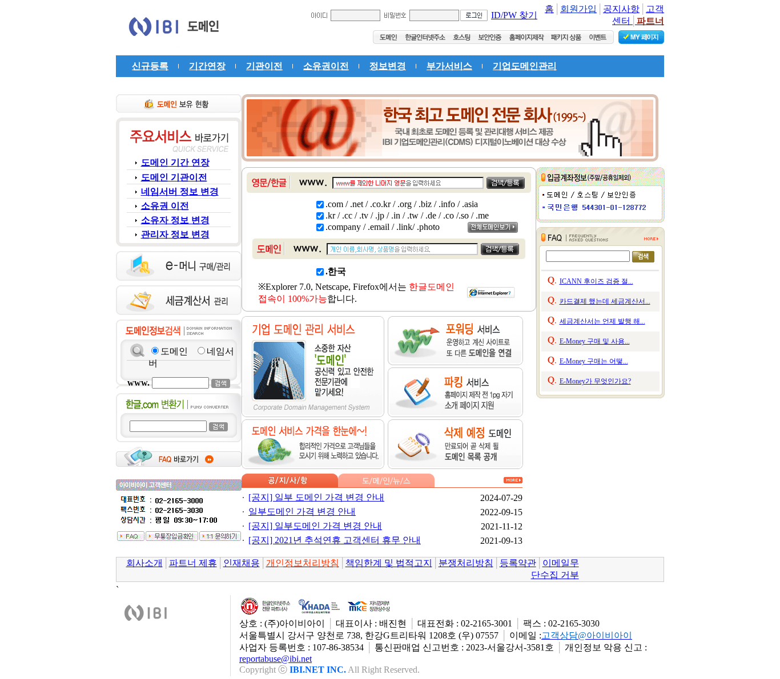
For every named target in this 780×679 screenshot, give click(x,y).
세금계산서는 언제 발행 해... (602, 321)
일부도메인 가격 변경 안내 (302, 511)
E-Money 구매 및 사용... (595, 341)
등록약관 (518, 563)
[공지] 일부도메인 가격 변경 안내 (315, 526)
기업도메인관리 (525, 66)
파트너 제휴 (193, 563)
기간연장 (207, 66)
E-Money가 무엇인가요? (595, 381)
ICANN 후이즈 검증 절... (596, 281)
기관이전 (264, 66)
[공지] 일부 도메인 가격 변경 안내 (316, 497)
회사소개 (144, 563)
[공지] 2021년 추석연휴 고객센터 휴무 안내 (334, 540)
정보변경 (387, 66)
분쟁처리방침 (466, 563)
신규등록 (150, 66)
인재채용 (241, 563)
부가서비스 (449, 66)
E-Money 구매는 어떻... (594, 361)
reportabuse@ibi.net (275, 659)
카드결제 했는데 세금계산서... (605, 301)
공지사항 (621, 9)
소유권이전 (326, 66)
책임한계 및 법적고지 (388, 563)
